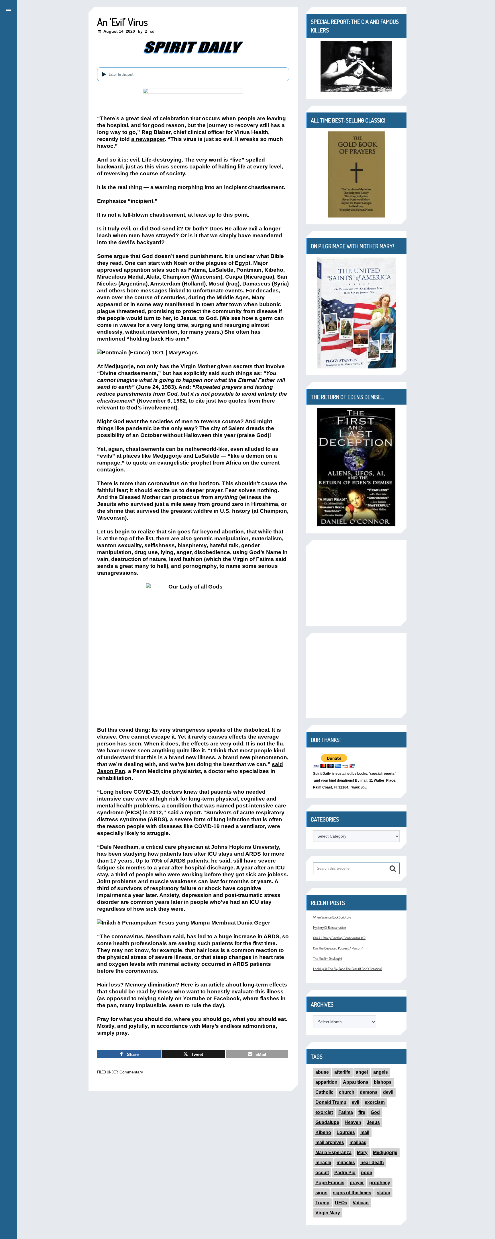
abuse (322, 1072)
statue (383, 1192)
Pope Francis (329, 1182)
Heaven (353, 1122)
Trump (322, 1202)
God (375, 1112)
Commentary (131, 1072)
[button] (8, 10)
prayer (357, 1182)
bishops (383, 1082)
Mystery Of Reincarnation (329, 927)
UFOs (341, 1202)
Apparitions (355, 1082)
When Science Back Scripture (332, 917)
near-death (372, 1162)
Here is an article (203, 985)
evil (355, 1102)
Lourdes (346, 1132)
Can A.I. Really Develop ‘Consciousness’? (339, 938)
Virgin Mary (327, 1212)
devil (388, 1092)
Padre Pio (344, 1172)
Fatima (345, 1112)
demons (369, 1092)
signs (321, 1192)
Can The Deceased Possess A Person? (338, 948)
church (346, 1092)
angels (380, 1072)
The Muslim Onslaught (327, 958)
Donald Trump (330, 1102)
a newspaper (148, 139)
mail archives (329, 1142)
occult (322, 1172)
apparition (326, 1082)
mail (364, 1132)
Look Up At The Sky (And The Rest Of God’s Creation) (347, 969)
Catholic (324, 1092)
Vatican (361, 1202)
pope (366, 1172)
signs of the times (352, 1192)
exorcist (324, 1112)
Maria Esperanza (333, 1152)
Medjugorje (385, 1152)
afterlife (342, 1072)
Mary (362, 1152)
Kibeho (323, 1132)
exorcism (375, 1102)
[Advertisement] (356, 583)
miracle (323, 1162)
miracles (346, 1162)
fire (361, 1112)
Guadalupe (327, 1122)
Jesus (373, 1122)
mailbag (358, 1142)
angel (362, 1072)
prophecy (379, 1182)
